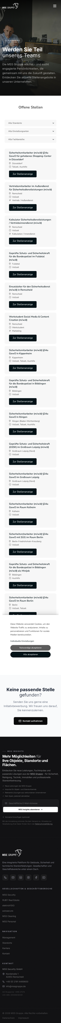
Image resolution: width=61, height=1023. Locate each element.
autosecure (7, 911)
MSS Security (9, 894)
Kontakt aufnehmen (33, 721)
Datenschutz (8, 1018)
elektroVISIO (8, 905)
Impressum (23, 1018)
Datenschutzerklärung (43, 824)
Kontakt (6, 953)
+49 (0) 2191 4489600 (17, 981)
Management (8, 937)
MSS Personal (9, 921)
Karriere (6, 948)
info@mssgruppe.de (16, 986)
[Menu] (55, 6)
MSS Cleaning (9, 916)
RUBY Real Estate (10, 900)
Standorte (7, 943)
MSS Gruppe (36, 774)
